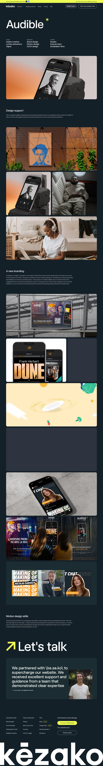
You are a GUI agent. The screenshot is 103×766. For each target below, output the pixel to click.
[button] (20, 6)
